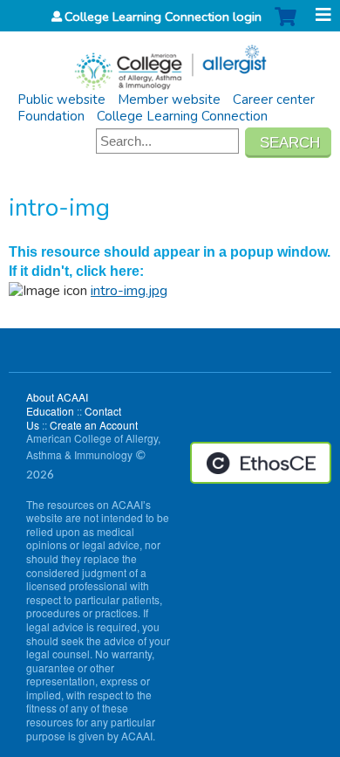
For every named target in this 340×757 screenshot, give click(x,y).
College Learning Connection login (163, 16)
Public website (61, 99)
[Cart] (285, 26)
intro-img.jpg (129, 290)
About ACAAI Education (57, 403)
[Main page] (170, 61)
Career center (274, 99)
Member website (169, 99)
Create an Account (94, 424)
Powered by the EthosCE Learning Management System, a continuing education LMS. (260, 463)
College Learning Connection (182, 116)
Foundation (51, 116)
